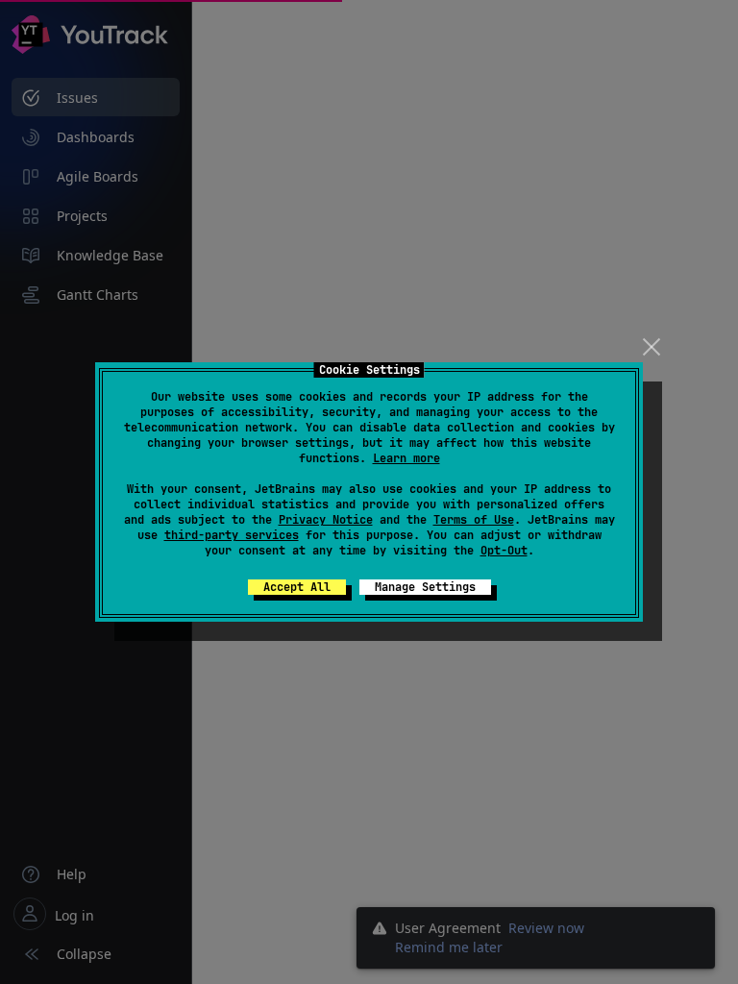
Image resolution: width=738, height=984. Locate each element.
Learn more (406, 458)
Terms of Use (473, 520)
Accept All (297, 587)
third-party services (231, 535)
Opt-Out (504, 550)
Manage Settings (425, 587)
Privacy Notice (326, 520)
